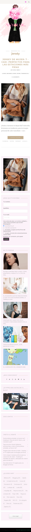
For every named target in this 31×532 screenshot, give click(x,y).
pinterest (18, 141)
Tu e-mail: (6, 214)
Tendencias (24, 73)
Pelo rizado (11, 497)
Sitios (9, 503)
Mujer (19, 73)
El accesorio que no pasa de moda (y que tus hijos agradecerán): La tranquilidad (15, 297)
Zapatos (7, 506)
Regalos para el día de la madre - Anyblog (14, 450)
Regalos (7, 500)
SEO (15, 500)
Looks (4, 73)
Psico (19, 497)
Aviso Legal (15, 516)
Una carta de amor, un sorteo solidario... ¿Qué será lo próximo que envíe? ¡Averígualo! (15, 222)
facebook (5, 141)
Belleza (7, 478)
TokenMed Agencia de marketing (23, 529)
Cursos (22, 481)
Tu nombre (6, 201)
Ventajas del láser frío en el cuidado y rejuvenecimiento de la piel (15, 321)
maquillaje (7, 490)
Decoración (8, 484)
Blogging (16, 478)
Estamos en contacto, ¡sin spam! (13, 236)
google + (25, 141)
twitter (12, 141)
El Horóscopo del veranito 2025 (14, 367)
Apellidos (6, 208)
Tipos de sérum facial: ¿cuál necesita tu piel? (12, 345)
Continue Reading (15, 137)
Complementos (12, 481)
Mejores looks (11, 73)
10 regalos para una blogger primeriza (15, 452)
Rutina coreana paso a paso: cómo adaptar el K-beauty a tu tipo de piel (15, 273)
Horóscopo (18, 484)
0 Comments (15, 77)
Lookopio (10, 487)
